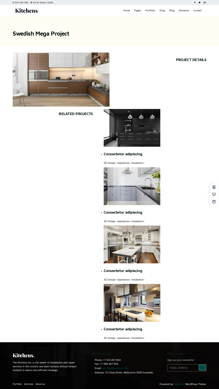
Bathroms (179, 384)
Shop (162, 10)
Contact (197, 10)
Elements (184, 10)
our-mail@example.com (115, 368)
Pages (137, 10)
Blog (172, 10)
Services (28, 384)
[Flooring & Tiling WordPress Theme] (27, 10)
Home (126, 10)
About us (40, 384)
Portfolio (150, 10)
